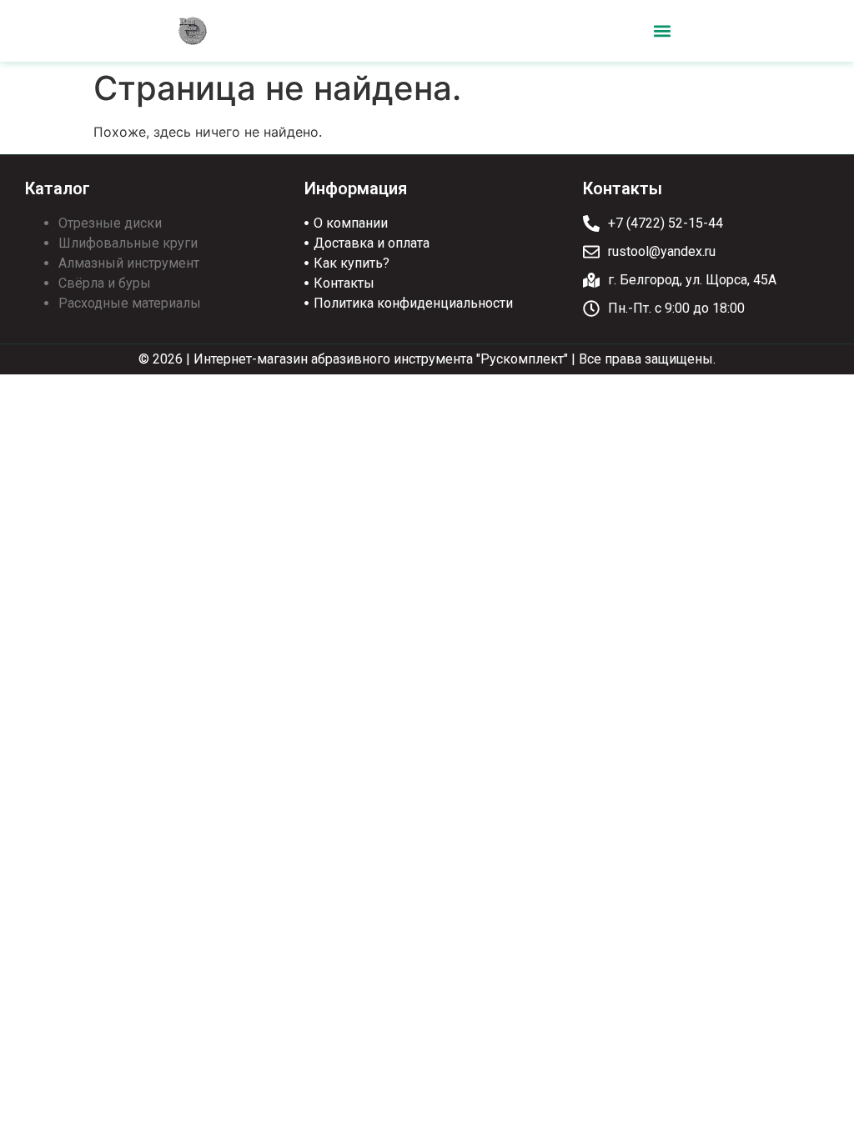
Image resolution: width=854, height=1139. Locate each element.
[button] (662, 31)
